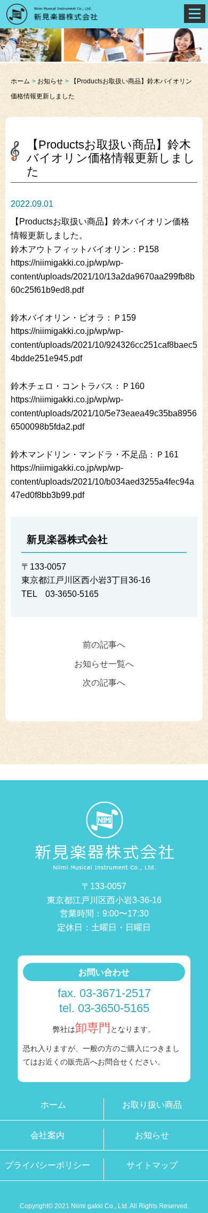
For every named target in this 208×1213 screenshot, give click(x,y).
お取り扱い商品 (152, 1104)
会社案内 (47, 1135)
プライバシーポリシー (47, 1165)
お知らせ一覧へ (104, 663)
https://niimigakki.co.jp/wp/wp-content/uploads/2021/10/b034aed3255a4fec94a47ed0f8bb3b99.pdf (102, 481)
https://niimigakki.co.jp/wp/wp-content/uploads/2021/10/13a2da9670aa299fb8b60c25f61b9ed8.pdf (103, 276)
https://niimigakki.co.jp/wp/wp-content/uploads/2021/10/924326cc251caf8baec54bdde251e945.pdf (104, 344)
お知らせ (50, 81)
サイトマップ (152, 1165)
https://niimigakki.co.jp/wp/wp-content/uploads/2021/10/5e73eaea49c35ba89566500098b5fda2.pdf (104, 413)
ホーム (20, 81)
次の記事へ (104, 682)
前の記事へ (104, 644)
